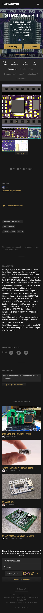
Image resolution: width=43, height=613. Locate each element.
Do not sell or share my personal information (21, 603)
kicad (20, 232)
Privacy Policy (34, 597)
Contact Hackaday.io (26, 595)
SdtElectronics (12, 504)
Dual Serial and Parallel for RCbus (16, 433)
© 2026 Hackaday (21, 607)
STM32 (6, 232)
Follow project (13, 46)
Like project (32, 46)
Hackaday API (21, 600)
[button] (38, 4)
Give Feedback (9, 597)
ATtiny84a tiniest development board (17, 467)
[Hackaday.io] (10, 4)
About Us (13, 595)
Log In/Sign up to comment (14, 384)
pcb (13, 232)
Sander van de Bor (14, 470)
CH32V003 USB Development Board (18, 535)
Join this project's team (11, 190)
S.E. (23, 39)
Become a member (8, 553)
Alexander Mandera (14, 538)
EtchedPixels (11, 436)
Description (13, 69)
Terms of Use (21, 597)
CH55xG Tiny (8, 501)
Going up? (22, 589)
